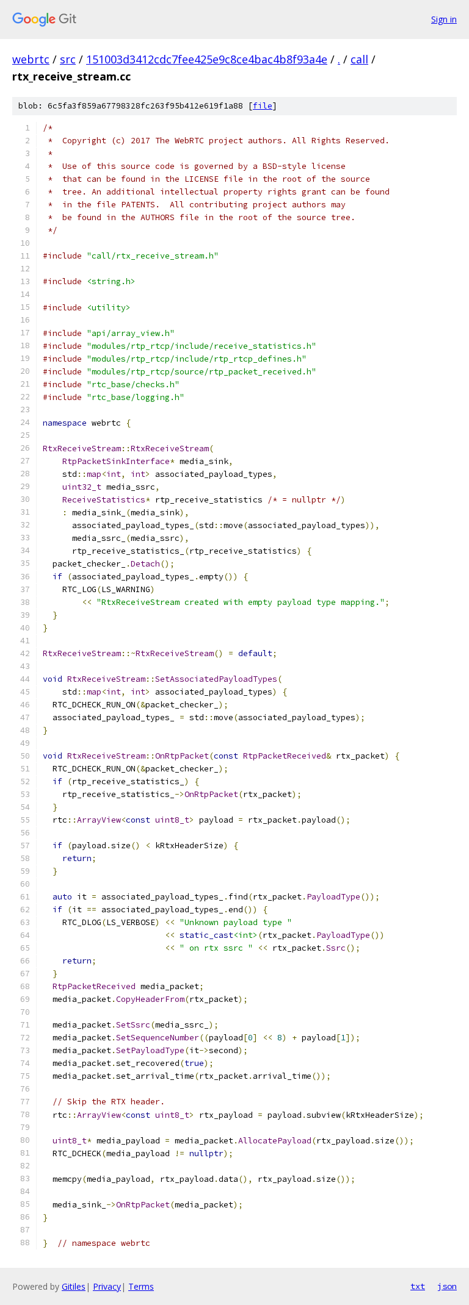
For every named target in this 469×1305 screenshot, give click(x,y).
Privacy (107, 1286)
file (262, 106)
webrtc (30, 59)
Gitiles (73, 1286)
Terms (141, 1286)
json (447, 1286)
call (359, 59)
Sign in (444, 19)
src (68, 59)
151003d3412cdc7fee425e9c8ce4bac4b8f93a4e (206, 59)
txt (417, 1286)
